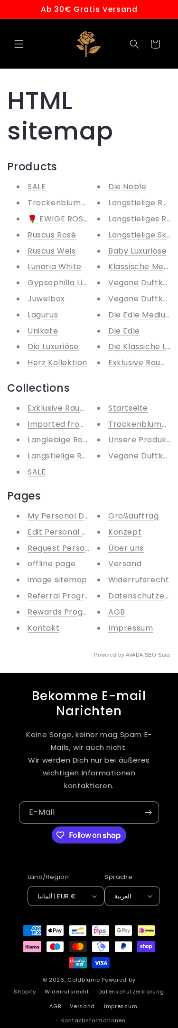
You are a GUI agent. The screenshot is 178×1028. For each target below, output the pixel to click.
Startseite (128, 408)
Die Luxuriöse (53, 346)
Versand (124, 563)
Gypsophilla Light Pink (71, 282)
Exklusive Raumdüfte (68, 408)
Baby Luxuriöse (137, 251)
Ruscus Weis (52, 251)
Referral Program (63, 595)
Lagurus (43, 314)
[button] (19, 44)
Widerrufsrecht (138, 579)
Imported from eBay (68, 424)
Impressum (130, 628)
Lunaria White (55, 266)
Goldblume (84, 980)
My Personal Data (63, 515)
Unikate (43, 330)
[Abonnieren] (148, 812)
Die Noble (127, 186)
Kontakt (43, 628)
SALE (37, 186)
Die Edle (124, 330)
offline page (51, 563)
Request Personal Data (73, 548)
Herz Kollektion (57, 362)
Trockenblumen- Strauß (76, 202)
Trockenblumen (140, 424)
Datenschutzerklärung (131, 991)
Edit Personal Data (65, 532)
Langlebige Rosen (62, 439)
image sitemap (57, 579)
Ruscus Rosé (52, 234)
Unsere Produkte (141, 439)
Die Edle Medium (140, 314)
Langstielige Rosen (64, 455)
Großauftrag (133, 515)
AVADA (134, 655)
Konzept (124, 532)
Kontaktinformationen (93, 1020)
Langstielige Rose (142, 202)
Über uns (126, 548)
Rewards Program (63, 611)
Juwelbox (46, 298)
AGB (116, 611)
